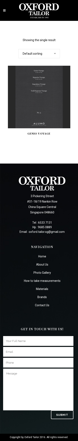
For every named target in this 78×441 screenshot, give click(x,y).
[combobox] (39, 53)
